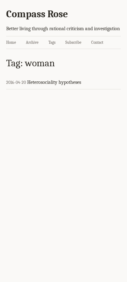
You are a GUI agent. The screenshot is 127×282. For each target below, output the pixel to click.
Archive (32, 42)
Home (11, 42)
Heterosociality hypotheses (54, 82)
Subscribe (73, 42)
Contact (97, 42)
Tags (51, 42)
